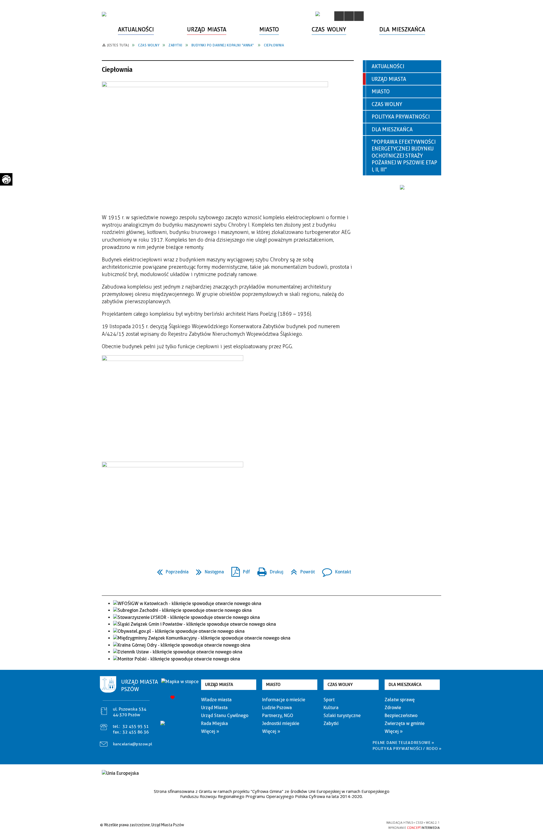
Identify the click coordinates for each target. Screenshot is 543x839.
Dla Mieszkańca (392, 129)
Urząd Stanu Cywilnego (224, 715)
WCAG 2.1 (368, 824)
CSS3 (351, 824)
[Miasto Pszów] (104, 14)
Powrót (300, 570)
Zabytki (331, 723)
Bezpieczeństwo (401, 715)
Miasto (381, 91)
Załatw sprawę (400, 699)
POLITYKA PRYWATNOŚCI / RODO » (407, 748)
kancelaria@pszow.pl (132, 744)
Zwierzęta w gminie (405, 723)
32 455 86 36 (135, 732)
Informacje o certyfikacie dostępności (270, 825)
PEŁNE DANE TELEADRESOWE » (403, 742)
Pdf (238, 570)
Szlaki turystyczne (342, 715)
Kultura (331, 707)
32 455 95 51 (135, 726)
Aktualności (388, 66)
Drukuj (268, 570)
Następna (207, 570)
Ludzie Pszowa (277, 707)
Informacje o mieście (283, 699)
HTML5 (342, 824)
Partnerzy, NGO (277, 715)
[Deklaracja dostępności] (359, 16)
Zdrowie (393, 707)
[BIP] (317, 14)
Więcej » (210, 731)
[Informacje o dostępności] (349, 16)
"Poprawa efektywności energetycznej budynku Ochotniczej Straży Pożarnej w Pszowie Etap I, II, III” (404, 156)
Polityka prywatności (401, 117)
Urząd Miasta (389, 79)
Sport (329, 699)
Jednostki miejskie (280, 723)
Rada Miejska (214, 723)
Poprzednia (170, 570)
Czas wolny (387, 104)
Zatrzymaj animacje (339, 16)
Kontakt (334, 570)
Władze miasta (216, 699)
